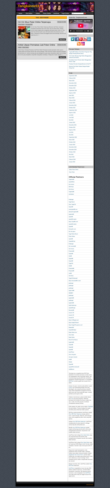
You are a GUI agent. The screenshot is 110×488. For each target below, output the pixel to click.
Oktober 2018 (72, 152)
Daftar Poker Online (73, 169)
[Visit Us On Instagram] (83, 45)
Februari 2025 (72, 78)
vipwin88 (71, 216)
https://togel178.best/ (74, 322)
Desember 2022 (72, 105)
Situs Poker (72, 172)
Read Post (62, 39)
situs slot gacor (72, 354)
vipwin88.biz (71, 181)
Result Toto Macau (73, 339)
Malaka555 (71, 327)
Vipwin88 (71, 206)
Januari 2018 (72, 161)
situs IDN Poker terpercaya (79, 421)
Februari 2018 (72, 159)
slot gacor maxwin (73, 357)
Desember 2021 (72, 125)
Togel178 (71, 263)
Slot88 (70, 256)
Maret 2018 (71, 157)
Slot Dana (71, 275)
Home (20, 13)
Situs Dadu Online (85, 435)
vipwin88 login (72, 307)
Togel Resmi (72, 202)
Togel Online (65, 13)
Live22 (70, 387)
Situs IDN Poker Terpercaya (75, 414)
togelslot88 (71, 214)
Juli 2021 (71, 132)
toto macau (71, 184)
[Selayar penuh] (90, 31)
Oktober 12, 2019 (62, 22)
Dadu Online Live (73, 332)
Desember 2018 (72, 147)
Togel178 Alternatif (73, 278)
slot (72, 398)
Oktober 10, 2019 (62, 44)
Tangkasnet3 (28, 6)
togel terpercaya (72, 305)
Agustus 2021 (72, 129)
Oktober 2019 (72, 142)
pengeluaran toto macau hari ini (76, 454)
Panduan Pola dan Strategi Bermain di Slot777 (80, 64)
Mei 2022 (71, 120)
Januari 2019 (72, 144)
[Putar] (71, 31)
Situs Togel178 (72, 204)
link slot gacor (72, 231)
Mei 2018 (71, 154)
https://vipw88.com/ (73, 221)
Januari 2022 (72, 122)
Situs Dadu (71, 334)
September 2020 (73, 137)
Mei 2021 (71, 134)
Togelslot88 (71, 179)
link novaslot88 (72, 246)
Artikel (38, 13)
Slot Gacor (71, 189)
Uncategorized (29, 24)
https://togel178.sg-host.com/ (75, 325)
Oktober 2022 (72, 107)
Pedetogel (71, 199)
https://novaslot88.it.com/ (75, 280)
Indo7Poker (71, 352)
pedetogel (71, 283)
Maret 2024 (71, 80)
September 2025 (73, 75)
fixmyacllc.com (72, 229)
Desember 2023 (72, 83)
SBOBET (71, 293)
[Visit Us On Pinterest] (81, 40)
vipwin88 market (72, 219)
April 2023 (71, 95)
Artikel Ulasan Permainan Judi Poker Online (36, 45)
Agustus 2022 (72, 112)
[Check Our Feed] (79, 45)
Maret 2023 (71, 97)
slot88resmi (71, 369)
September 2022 (73, 110)
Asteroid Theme (89, 484)
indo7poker (71, 194)
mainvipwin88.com (73, 209)
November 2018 (72, 149)
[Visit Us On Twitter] (73, 40)
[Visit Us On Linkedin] (89, 40)
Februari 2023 (72, 100)
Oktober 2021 (72, 127)
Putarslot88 (71, 251)
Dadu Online (71, 337)
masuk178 (71, 317)
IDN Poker (71, 186)
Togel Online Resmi (73, 234)
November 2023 (72, 85)
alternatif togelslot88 (73, 211)
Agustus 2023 (72, 93)
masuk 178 (71, 312)
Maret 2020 (71, 139)
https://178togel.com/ (74, 320)
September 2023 (73, 90)
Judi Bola (56, 13)
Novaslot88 (71, 310)
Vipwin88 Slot (72, 241)
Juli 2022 (71, 115)
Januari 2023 (72, 102)
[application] (81, 26)
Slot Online (29, 13)
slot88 (70, 273)
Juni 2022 (71, 117)
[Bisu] (88, 31)
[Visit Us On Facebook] (77, 40)
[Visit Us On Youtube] (85, 40)
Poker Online (47, 13)
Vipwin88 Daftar (72, 329)
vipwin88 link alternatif (74, 366)
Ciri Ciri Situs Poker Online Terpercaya (34, 22)
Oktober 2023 (72, 88)
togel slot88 (71, 290)
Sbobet (70, 362)
